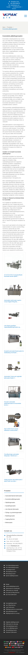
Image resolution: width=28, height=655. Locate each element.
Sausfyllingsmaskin (10, 505)
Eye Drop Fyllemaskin (11, 594)
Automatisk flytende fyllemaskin (13, 495)
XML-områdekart (20, 652)
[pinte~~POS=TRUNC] (9, 17)
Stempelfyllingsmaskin (11, 630)
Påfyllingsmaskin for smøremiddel (14, 609)
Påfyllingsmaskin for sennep (12, 613)
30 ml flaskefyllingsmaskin (12, 567)
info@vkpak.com (15, 5)
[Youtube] (4, 17)
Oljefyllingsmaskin (10, 502)
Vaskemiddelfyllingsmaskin (12, 586)
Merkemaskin (8, 522)
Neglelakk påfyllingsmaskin (12, 622)
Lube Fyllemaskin (10, 607)
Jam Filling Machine (10, 605)
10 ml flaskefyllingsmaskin (12, 565)
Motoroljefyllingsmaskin (11, 611)
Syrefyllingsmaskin (10, 569)
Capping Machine (10, 519)
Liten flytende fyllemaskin (12, 509)
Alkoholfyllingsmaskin (11, 571)
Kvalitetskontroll (17, 7)
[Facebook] (6, 17)
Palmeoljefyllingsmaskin (11, 626)
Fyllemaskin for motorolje (12, 590)
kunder (9, 7)
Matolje (7, 584)
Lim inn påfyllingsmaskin (12, 628)
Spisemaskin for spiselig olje (13, 588)
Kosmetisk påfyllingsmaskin (12, 499)
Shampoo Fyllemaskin (11, 632)
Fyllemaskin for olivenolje (12, 624)
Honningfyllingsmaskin (11, 603)
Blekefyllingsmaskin (10, 573)
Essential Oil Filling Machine (12, 592)
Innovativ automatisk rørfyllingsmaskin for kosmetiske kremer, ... (12, 403)
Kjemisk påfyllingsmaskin (12, 575)
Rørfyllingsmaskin (10, 515)
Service (14, 8)
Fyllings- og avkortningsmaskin (13, 512)
